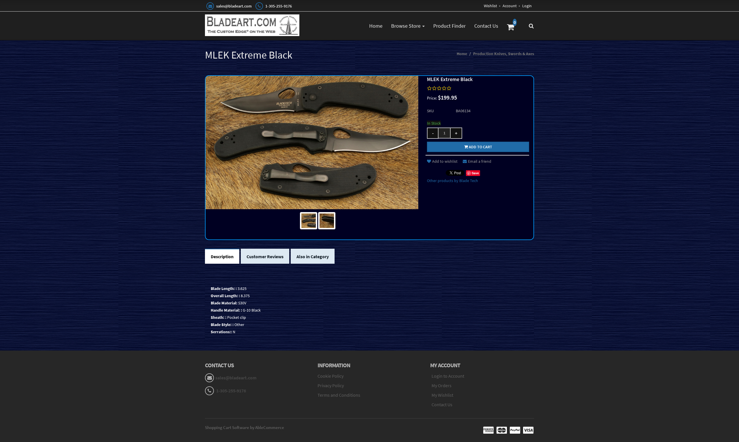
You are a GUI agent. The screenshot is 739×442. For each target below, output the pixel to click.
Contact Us (486, 26)
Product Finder (449, 26)
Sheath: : (218, 317)
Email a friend (479, 161)
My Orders (441, 385)
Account (510, 5)
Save (475, 173)
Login (527, 5)
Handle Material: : (226, 310)
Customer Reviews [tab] (265, 256)
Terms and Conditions (339, 395)
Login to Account (448, 376)
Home (375, 26)
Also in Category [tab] (312, 256)
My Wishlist (442, 395)
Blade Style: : (222, 324)
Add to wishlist (445, 161)
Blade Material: (224, 303)
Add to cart (480, 146)
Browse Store (406, 26)
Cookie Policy (331, 376)
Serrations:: (221, 331)
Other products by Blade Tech (452, 180)
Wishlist (490, 5)
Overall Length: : (225, 295)
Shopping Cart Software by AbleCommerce (244, 427)
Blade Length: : (224, 288)
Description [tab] (222, 256)
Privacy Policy (331, 385)
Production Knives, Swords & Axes (503, 53)
